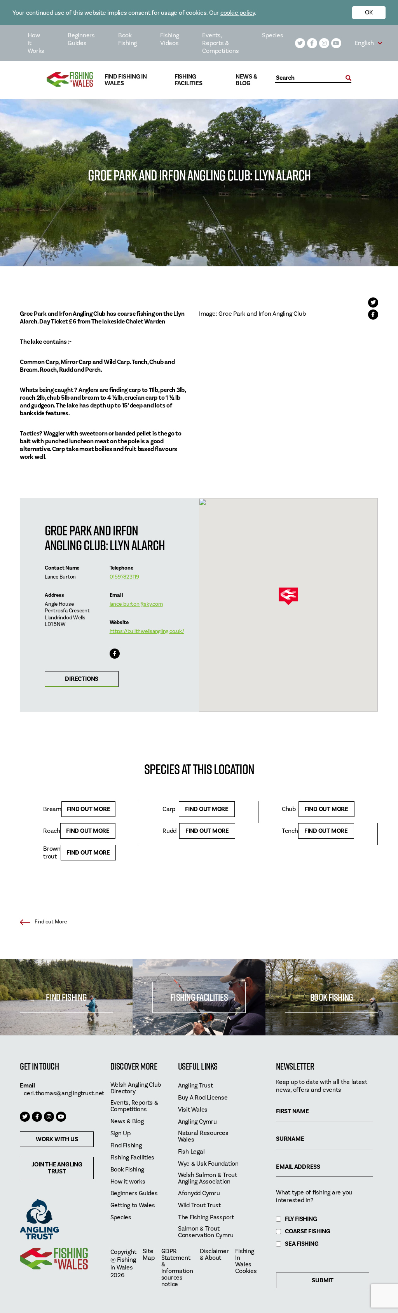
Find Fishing (66, 997)
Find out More (88, 809)
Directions (81, 679)
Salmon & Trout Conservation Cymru (206, 1232)
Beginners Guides (81, 39)
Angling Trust (195, 1085)
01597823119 (124, 576)
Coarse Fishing (307, 1231)
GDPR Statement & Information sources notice (177, 1268)
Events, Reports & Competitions (220, 43)
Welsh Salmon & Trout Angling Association (207, 1178)
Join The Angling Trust (56, 1168)
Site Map (148, 1254)
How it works (127, 1181)
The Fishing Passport (206, 1217)
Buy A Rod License (203, 1097)
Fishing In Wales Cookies (246, 1261)
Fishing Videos (169, 39)
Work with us (57, 1139)
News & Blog (246, 80)
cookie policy (237, 13)
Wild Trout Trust (199, 1205)
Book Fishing (127, 39)
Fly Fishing (301, 1219)
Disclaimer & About (214, 1254)
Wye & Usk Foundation (208, 1164)
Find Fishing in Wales (126, 80)
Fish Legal (191, 1152)
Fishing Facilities (188, 80)
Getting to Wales (132, 1205)
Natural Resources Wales (203, 1136)
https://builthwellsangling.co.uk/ (147, 631)
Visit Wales (193, 1110)
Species (272, 35)
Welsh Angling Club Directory (135, 1088)
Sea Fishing (301, 1244)
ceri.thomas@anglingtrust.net (64, 1093)
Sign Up (120, 1133)
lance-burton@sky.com (136, 604)
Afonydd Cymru (199, 1193)
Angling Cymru (197, 1122)
